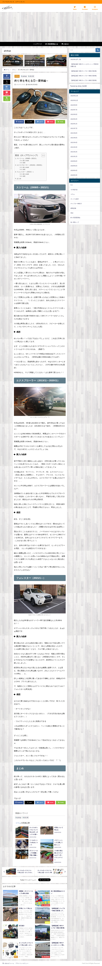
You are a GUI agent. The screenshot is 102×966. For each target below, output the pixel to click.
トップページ (37, 44)
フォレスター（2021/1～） (25, 172)
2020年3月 (74, 175)
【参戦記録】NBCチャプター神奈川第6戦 (84, 75)
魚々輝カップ (75, 222)
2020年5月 (74, 165)
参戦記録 (73, 208)
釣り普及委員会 (75, 217)
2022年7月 (74, 109)
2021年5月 (74, 137)
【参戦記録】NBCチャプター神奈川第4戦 (84, 71)
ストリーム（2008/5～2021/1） (27, 158)
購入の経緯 (26, 160)
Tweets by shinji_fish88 (78, 86)
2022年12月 (74, 95)
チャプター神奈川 (76, 203)
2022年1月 (74, 123)
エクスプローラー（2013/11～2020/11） (30, 165)
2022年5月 (74, 114)
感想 (24, 162)
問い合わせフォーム (8, 963)
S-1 (72, 185)
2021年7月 (74, 128)
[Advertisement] (51, 27)
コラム (17, 76)
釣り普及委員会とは (51, 44)
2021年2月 (74, 151)
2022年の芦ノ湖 (76, 59)
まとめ (19, 178)
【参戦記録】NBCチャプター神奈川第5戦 (84, 80)
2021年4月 (74, 142)
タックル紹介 (75, 199)
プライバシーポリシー (21, 963)
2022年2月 (74, 119)
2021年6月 (74, 133)
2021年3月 (74, 147)
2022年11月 (74, 100)
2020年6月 (74, 161)
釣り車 (32, 76)
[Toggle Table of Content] (42, 155)
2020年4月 (74, 170)
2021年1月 (74, 156)
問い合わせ (65, 44)
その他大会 (74, 189)
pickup (25, 76)
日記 (72, 213)
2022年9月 (74, 105)
